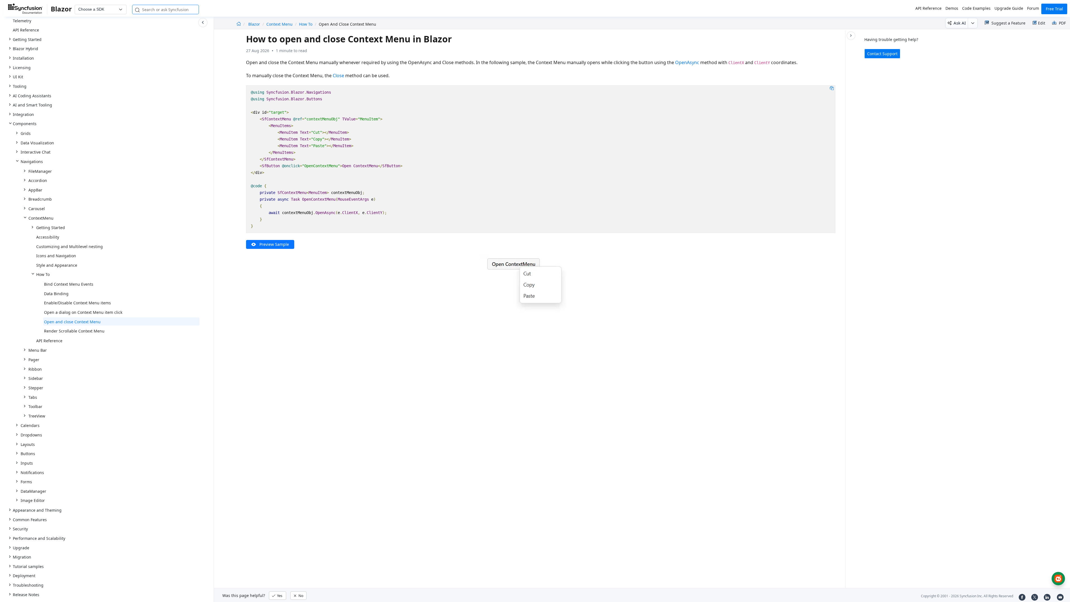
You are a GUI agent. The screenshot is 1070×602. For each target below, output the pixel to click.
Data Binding (56, 293)
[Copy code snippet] (831, 87)
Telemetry (22, 20)
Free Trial (1054, 8)
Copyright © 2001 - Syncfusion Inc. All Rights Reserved (967, 596)
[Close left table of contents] (203, 23)
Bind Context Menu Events (68, 284)
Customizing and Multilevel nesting (69, 246)
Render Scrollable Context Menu (74, 331)
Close (338, 75)
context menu (279, 24)
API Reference (928, 8)
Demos (951, 8)
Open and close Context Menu (72, 321)
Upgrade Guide (1008, 8)
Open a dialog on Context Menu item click (83, 312)
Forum (1033, 8)
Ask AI (960, 23)
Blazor (254, 24)
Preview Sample (274, 244)
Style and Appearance (56, 265)
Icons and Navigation (56, 255)
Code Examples (976, 8)
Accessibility (47, 237)
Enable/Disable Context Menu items (77, 302)
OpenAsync (687, 62)
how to (305, 24)
